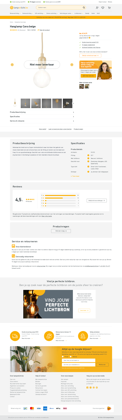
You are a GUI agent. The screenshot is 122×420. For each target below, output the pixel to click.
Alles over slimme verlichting (69, 396)
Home (11, 22)
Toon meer (75, 176)
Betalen (37, 381)
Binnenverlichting (14, 13)
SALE (98, 13)
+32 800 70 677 (105, 266)
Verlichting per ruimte (65, 13)
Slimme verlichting (51, 13)
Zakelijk (87, 13)
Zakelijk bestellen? (41, 394)
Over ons (12, 379)
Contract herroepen (41, 390)
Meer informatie (47, 216)
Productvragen (78, 129)
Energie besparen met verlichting (71, 401)
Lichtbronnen (78, 13)
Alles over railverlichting (68, 394)
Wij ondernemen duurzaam (18, 384)
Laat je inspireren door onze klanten (60, 129)
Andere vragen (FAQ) (41, 392)
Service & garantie (40, 386)
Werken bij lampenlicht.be (17, 392)
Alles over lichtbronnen (68, 392)
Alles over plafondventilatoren (70, 399)
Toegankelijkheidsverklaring (18, 390)
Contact (12, 396)
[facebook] (87, 387)
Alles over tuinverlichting (68, 388)
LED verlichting (39, 13)
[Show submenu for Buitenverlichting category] (32, 13)
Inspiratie (63, 381)
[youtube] (97, 387)
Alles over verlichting (67, 386)
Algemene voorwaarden (17, 386)
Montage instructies (67, 384)
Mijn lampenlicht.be (41, 379)
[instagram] (90, 387)
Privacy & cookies (15, 388)
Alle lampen (64, 379)
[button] (61, 17)
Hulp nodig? (42, 129)
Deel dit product (45, 30)
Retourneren (39, 388)
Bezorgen (38, 384)
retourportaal (41, 266)
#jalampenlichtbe (15, 394)
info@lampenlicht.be (91, 266)
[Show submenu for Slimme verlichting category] (57, 13)
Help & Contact (103, 2)
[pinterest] (94, 387)
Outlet (93, 13)
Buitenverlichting (27, 13)
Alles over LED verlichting (68, 390)
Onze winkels (14, 381)
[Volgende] (73, 103)
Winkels (110, 2)
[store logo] (19, 7)
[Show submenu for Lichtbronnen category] (82, 13)
